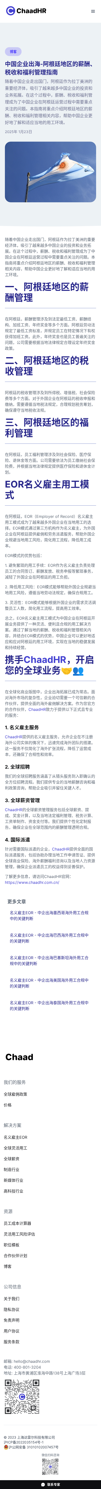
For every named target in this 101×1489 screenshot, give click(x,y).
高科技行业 (13, 1191)
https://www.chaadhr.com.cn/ (32, 882)
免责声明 (11, 1320)
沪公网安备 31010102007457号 (34, 1447)
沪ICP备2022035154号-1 (24, 1442)
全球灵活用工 (15, 1148)
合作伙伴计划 (15, 1255)
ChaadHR (37, 709)
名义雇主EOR (15, 1137)
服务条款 (11, 1341)
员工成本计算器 (17, 1223)
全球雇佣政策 (15, 1094)
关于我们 (11, 1298)
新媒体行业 (13, 1180)
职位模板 (11, 1244)
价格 (8, 1105)
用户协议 (11, 1331)
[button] (93, 11)
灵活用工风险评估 (19, 1234)
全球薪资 (11, 1158)
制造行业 (11, 1169)
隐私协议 (11, 1309)
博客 (8, 1266)
